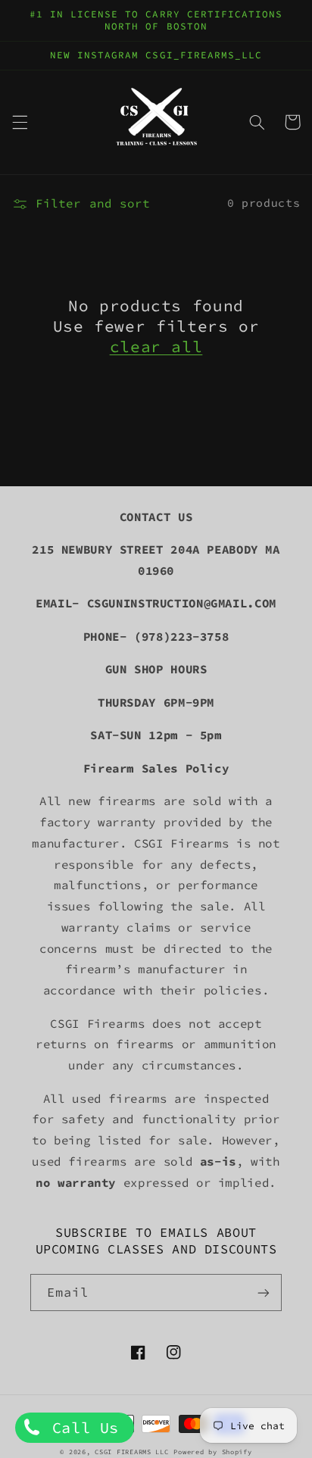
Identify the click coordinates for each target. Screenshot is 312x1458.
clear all (156, 346)
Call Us (80, 1427)
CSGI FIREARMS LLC (132, 1451)
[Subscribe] (263, 1292)
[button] (19, 122)
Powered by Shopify (212, 1451)
